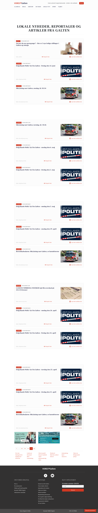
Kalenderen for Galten (43, 488)
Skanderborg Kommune (44, 494)
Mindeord (52, 453)
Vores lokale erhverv (43, 486)
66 (34, 448)
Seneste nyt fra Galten (43, 484)
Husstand (29, 455)
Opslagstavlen (18, 455)
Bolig (24, 6)
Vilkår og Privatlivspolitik (20, 488)
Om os (15, 484)
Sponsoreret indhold (43, 501)
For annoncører (18, 486)
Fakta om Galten (42, 490)
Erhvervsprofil (42, 453)
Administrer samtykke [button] (19, 492)
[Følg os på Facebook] (45, 475)
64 (28, 448)
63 (25, 448)
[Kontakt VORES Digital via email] (52, 475)
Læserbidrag (30, 458)
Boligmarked (76, 455)
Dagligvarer (18, 456)
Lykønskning (65, 453)
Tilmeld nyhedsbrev (90, 510)
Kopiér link (46, 57)
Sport (54, 6)
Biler (28, 456)
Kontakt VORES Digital (19, 490)
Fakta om (75, 453)
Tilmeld (81, 3)
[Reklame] (25, 437)
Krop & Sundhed (43, 455)
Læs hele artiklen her (76, 57)
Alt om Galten (41, 503)
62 (22, 448)
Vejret (60, 6)
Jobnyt (75, 456)
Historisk (17, 458)
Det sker (38, 6)
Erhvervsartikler (42, 492)
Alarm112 (17, 6)
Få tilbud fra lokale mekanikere (46, 499)
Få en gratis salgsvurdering (45, 497)
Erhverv (30, 6)
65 (31, 448)
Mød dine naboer (54, 455)
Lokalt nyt (46, 6)
